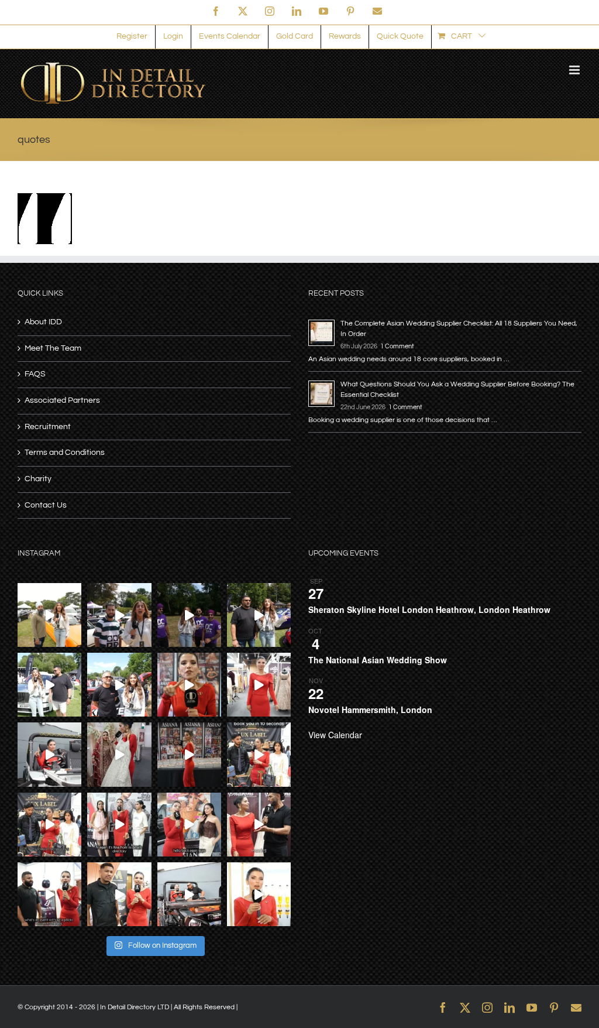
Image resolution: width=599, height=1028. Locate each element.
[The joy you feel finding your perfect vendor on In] (49, 754)
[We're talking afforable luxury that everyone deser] (49, 824)
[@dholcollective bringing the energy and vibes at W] (189, 615)
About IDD (43, 322)
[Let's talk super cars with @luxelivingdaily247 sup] (259, 615)
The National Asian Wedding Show (377, 660)
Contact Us (46, 505)
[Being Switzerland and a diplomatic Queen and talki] (189, 824)
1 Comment (397, 346)
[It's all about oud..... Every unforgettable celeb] (259, 894)
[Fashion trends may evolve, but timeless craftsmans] (259, 824)
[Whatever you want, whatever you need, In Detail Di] (189, 685)
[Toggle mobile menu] (575, 70)
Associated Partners (62, 400)
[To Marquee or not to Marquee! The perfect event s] (119, 894)
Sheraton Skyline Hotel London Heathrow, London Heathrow (429, 609)
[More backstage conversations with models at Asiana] (119, 824)
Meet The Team (53, 348)
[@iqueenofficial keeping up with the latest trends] (259, 685)
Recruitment (48, 427)
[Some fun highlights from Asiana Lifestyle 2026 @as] (189, 754)
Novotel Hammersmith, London (370, 709)
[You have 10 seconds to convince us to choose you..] (259, 754)
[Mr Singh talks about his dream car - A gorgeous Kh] (49, 615)
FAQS (35, 374)
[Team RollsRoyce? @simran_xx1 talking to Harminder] (49, 685)
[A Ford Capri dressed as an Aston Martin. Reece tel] (119, 615)
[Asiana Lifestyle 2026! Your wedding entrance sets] (189, 894)
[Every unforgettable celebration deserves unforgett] (49, 894)
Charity (38, 479)
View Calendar (335, 735)
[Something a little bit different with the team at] (119, 685)
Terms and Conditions (65, 452)
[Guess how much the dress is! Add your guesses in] (119, 754)
